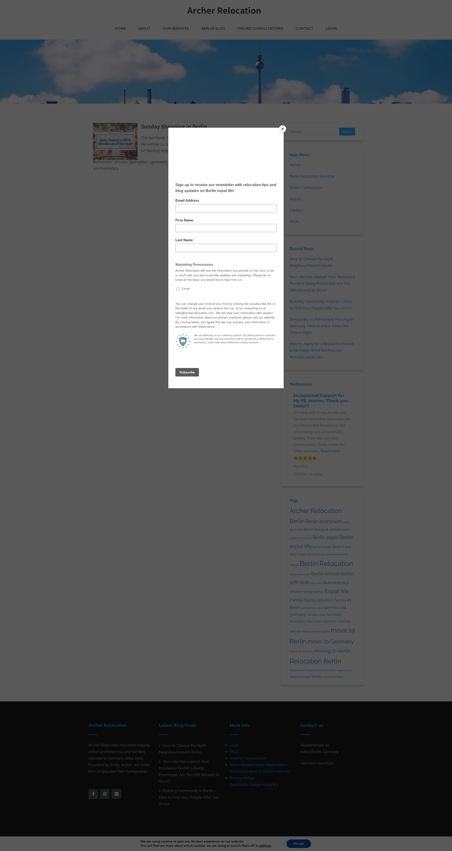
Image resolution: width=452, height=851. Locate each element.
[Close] (282, 128)
